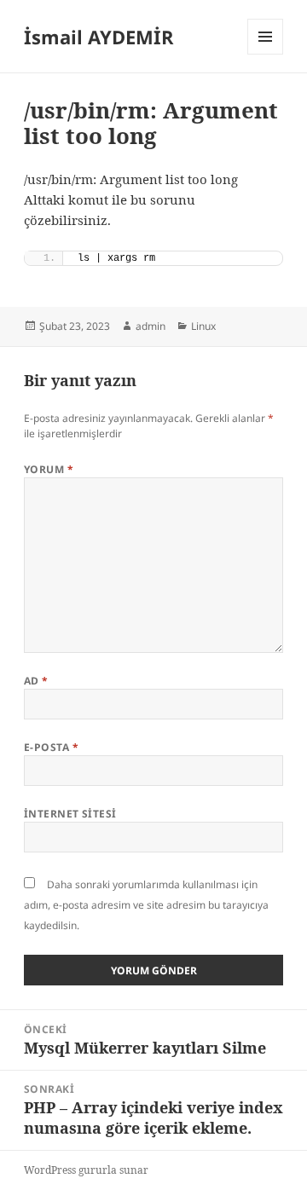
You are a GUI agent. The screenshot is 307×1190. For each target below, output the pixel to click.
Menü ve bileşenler (265, 54)
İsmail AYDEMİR (99, 36)
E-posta (51, 747)
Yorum (48, 469)
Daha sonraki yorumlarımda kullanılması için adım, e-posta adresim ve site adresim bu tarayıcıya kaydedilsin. (146, 905)
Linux (203, 326)
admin (150, 326)
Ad (36, 680)
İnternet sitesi (70, 813)
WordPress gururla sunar (86, 1170)
